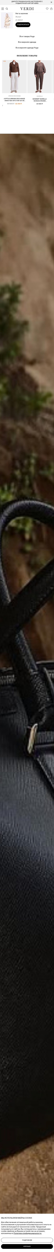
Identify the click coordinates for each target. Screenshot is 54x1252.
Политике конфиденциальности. (28, 1233)
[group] (27, 2)
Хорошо (27, 1246)
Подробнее (27, 1240)
